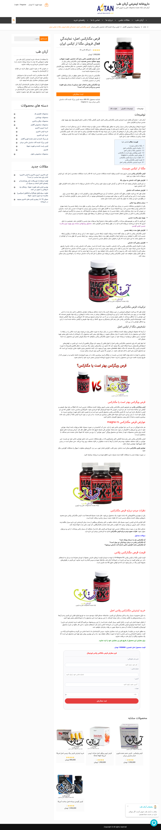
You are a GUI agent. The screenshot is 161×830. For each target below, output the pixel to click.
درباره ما (109, 20)
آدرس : (136, 679)
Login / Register (20, 4)
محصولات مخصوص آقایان (131, 27)
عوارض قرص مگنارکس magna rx (132, 155)
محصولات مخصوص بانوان (39, 154)
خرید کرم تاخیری (42, 135)
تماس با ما (95, 20)
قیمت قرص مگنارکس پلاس (134, 160)
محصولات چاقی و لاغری (40, 121)
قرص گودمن (136, 226)
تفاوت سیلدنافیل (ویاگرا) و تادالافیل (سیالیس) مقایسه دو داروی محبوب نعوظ (32, 194)
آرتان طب (139, 20)
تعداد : (136, 689)
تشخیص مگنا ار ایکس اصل (134, 150)
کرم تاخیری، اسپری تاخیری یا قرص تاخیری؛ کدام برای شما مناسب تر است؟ (33, 176)
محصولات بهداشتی (41, 117)
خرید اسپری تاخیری (41, 128)
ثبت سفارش (78, 94)
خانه (144, 27)
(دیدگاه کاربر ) (85, 50)
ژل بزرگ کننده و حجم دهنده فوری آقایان (34, 139)
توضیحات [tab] (140, 108)
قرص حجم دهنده (114, 198)
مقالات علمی (124, 20)
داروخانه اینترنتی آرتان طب (132, 4)
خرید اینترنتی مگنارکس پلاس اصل (132, 162)
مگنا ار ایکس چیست (136, 146)
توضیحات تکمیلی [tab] (127, 108)
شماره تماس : (134, 669)
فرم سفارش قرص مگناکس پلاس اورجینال (102, 653)
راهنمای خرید (79, 20)
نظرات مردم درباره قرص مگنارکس (132, 157)
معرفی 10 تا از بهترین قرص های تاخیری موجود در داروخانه (32, 200)
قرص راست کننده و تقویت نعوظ (37, 146)
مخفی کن (125, 142)
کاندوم (46, 150)
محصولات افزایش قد (41, 114)
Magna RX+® (119, 557)
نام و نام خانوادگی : (132, 659)
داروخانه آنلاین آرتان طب (103, 624)
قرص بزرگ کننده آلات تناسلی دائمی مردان (105, 27)
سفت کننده (101, 246)
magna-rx (84, 102)
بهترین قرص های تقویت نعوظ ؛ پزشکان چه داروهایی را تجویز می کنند (33, 188)
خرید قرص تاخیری (42, 131)
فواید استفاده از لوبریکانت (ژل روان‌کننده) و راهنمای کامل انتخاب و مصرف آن (33, 182)
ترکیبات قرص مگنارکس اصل (133, 148)
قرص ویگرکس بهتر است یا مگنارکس (131, 153)
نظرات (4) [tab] (113, 108)
